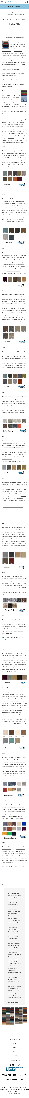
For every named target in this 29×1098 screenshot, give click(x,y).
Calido (21, 133)
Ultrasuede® (11, 138)
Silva (14, 135)
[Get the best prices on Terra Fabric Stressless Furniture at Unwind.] (14, 560)
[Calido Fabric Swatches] (14, 179)
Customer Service (14, 1039)
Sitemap (14, 1056)
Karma (8, 135)
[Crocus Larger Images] (10, 221)
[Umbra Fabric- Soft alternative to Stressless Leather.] (14, 679)
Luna (7, 133)
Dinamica (17, 133)
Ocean (10, 133)
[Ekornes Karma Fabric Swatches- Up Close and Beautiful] (14, 381)
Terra (16, 135)
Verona (3, 133)
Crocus (25, 133)
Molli (11, 135)
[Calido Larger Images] (17, 164)
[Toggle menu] (2, 2)
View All (14, 1051)
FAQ (14, 1043)
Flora (3, 135)
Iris (5, 135)
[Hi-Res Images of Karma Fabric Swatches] (14, 365)
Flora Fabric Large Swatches (13, 271)
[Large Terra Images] (15, 545)
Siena (13, 133)
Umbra (20, 135)
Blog (14, 1047)
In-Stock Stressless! (15, 6)
